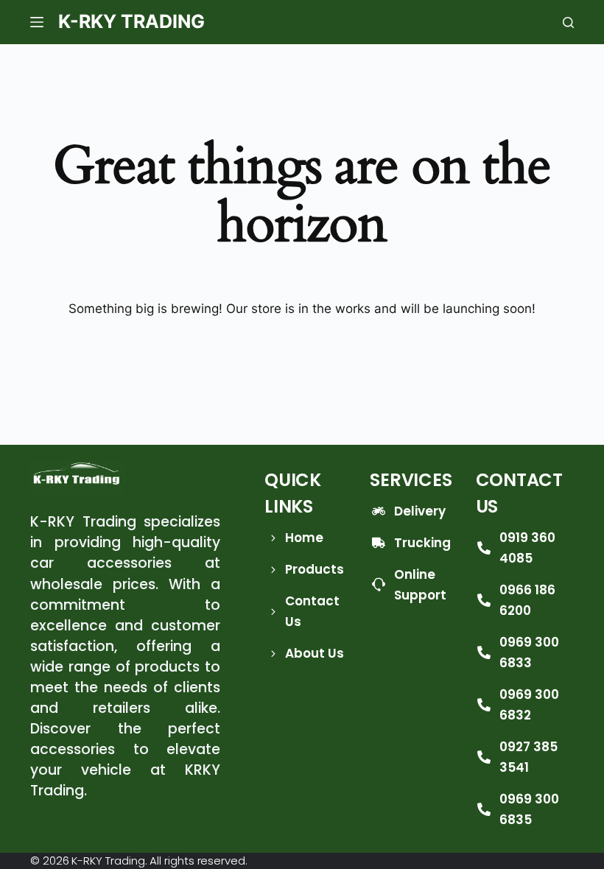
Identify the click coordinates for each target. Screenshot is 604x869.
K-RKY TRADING (131, 21)
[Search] (568, 22)
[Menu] (36, 22)
